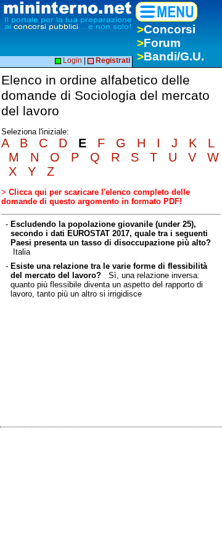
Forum (159, 42)
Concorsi (166, 29)
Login (71, 60)
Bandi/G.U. (170, 56)
